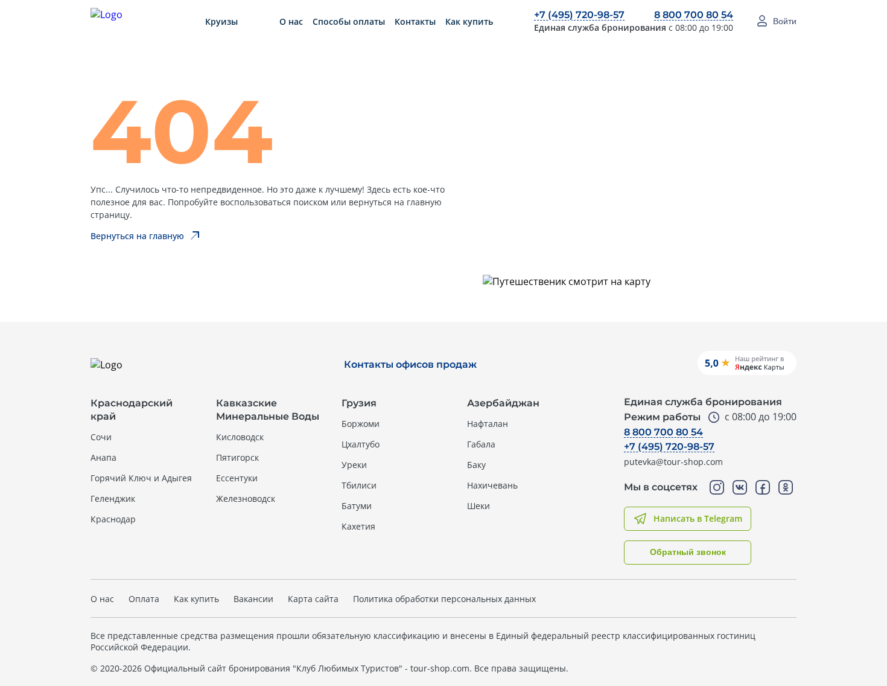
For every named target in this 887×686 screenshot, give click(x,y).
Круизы (221, 21)
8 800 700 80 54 (693, 15)
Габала (481, 444)
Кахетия (358, 526)
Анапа (103, 457)
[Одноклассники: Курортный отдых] (785, 487)
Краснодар (113, 519)
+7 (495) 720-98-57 (579, 15)
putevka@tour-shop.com (673, 461)
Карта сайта (313, 598)
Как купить (469, 21)
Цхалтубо (361, 444)
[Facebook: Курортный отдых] (762, 487)
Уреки (354, 464)
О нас (291, 21)
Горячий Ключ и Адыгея (141, 478)
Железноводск (245, 498)
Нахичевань (492, 485)
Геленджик (113, 498)
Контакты (415, 21)
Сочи (101, 437)
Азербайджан (503, 403)
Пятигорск (237, 457)
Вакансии (253, 598)
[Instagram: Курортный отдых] (717, 487)
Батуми (357, 505)
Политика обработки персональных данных (444, 598)
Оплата (144, 598)
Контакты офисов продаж (410, 364)
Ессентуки (237, 478)
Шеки (478, 505)
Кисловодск (240, 437)
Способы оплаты (349, 21)
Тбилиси (359, 485)
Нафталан (487, 423)
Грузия (359, 403)
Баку (476, 464)
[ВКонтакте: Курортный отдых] (740, 487)
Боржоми (361, 423)
